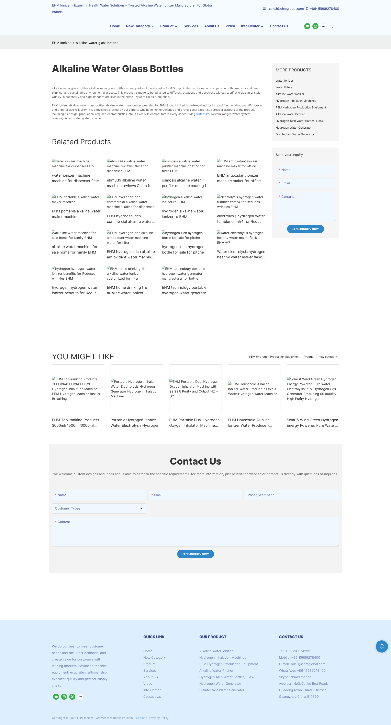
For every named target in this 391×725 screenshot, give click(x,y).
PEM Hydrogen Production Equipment (274, 356)
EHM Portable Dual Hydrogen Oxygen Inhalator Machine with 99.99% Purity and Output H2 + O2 (194, 423)
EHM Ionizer (61, 43)
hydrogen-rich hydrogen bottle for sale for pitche (183, 249)
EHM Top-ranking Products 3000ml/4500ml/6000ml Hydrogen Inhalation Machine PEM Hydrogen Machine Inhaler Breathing (77, 423)
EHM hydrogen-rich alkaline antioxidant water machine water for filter (131, 254)
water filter (203, 114)
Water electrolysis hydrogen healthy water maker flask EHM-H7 (241, 254)
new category (328, 356)
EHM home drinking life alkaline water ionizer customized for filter (127, 290)
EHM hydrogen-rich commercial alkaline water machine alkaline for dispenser (129, 219)
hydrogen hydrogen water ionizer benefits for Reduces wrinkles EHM (76, 290)
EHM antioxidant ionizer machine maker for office (239, 178)
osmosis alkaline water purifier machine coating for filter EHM (186, 183)
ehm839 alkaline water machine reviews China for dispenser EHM (130, 183)
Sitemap (141, 718)
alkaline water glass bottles (97, 43)
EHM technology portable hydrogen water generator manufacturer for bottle (185, 290)
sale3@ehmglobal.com (286, 9)
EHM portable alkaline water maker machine (76, 214)
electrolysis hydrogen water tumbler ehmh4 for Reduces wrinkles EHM (241, 219)
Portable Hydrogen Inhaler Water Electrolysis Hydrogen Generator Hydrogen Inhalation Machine (135, 423)
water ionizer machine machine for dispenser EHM (76, 178)
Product (309, 356)
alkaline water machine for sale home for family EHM (75, 249)
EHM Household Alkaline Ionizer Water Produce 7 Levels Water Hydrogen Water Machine (253, 423)
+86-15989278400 (324, 9)
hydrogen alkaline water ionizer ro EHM (182, 214)
